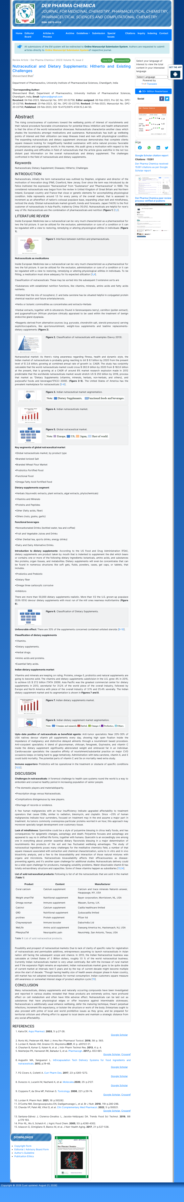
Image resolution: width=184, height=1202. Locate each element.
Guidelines (82, 33)
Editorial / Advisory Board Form (31, 1149)
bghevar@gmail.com (51, 96)
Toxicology (64, 1091)
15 (93, 979)
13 (119, 868)
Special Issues (111, 35)
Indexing (152, 33)
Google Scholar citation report (151, 155)
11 (17, 767)
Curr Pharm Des (53, 1072)
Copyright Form (22, 1145)
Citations (130, 33)
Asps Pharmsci (37, 1031)
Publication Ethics (24, 1156)
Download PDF (122, 60)
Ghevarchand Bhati (23, 75)
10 (122, 629)
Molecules (68, 1082)
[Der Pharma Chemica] (25, 13)
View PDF (107, 60)
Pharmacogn (75, 1050)
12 (19, 767)
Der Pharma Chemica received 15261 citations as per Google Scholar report (151, 167)
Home (19, 33)
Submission (98, 33)
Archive (70, 33)
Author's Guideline (24, 1152)
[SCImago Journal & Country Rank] (152, 120)
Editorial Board (29, 35)
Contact (163, 33)
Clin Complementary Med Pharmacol (77, 1107)
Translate (152, 83)
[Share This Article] (139, 148)
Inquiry (141, 33)
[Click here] (161, 98)
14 (122, 868)
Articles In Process (48, 35)
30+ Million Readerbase (154, 91)
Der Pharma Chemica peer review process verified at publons (153, 199)
